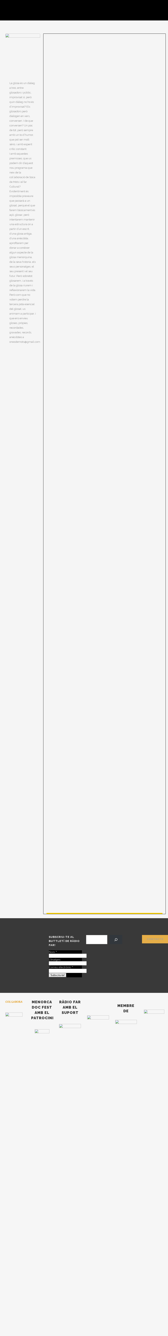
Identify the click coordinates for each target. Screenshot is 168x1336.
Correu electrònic (61, 967)
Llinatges (54, 959)
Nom (53, 952)
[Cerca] (115, 939)
